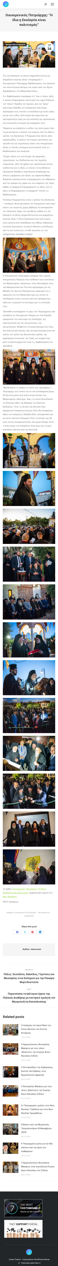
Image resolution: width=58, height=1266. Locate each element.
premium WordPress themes (38, 1259)
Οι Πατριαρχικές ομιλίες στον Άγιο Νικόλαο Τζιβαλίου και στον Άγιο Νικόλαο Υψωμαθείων (37, 1109)
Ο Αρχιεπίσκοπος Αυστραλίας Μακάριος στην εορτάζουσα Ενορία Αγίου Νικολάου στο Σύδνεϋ (37, 1166)
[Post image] (10, 1029)
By (44, 912)
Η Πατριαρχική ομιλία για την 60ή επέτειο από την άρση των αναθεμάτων (37, 1147)
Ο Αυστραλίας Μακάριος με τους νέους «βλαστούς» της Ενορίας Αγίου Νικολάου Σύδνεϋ (36, 1090)
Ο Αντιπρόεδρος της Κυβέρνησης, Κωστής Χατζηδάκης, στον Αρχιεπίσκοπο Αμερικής (37, 1071)
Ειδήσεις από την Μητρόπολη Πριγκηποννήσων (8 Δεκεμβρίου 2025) (36, 1128)
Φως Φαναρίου (10, 896)
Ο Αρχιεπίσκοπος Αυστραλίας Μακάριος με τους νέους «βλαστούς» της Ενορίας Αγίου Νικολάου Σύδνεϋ (35, 1050)
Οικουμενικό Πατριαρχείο (15, 45)
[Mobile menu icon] (52, 4)
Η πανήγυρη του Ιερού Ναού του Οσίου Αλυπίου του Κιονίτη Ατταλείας (36, 1029)
